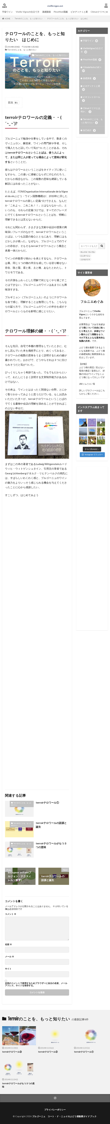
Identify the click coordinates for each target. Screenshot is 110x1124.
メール (9, 956)
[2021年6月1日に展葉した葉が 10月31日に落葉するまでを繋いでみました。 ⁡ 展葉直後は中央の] (101, 431)
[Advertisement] (37, 642)
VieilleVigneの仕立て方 (92, 50)
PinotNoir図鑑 (61, 11)
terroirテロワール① (47, 802)
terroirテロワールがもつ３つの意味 (51, 845)
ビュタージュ (85, 256)
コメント (10, 914)
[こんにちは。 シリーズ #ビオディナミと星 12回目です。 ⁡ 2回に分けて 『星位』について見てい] (92, 423)
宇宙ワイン (7, 11)
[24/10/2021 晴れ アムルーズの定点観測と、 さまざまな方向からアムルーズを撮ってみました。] (83, 440)
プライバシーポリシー (55, 1109)
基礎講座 (46, 11)
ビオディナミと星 (79, 11)
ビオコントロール (91, 98)
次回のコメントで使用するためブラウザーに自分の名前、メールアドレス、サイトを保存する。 (36, 984)
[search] (102, 246)
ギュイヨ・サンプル (87, 252)
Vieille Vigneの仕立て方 (27, 11)
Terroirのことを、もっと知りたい (29, 18)
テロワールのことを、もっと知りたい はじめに (67, 18)
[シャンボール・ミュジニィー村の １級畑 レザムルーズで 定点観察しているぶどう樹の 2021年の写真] (101, 423)
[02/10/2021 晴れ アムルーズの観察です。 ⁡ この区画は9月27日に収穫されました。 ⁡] (101, 440)
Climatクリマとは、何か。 (91, 110)
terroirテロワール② (48, 1051)
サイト (8, 969)
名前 (8, 944)
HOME (7, 18)
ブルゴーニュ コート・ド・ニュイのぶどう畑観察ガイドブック (64, 1116)
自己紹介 (89, 130)
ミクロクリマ (85, 259)
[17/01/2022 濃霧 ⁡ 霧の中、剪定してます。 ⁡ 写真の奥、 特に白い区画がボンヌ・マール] (83, 431)
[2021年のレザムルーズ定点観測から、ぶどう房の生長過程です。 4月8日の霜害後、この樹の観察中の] (92, 440)
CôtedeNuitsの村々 (92, 69)
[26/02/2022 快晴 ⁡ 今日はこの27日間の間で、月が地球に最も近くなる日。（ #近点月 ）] (83, 423)
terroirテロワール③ (12, 1051)
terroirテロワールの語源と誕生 (51, 824)
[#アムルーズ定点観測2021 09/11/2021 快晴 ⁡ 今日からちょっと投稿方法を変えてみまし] (92, 431)
